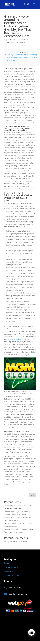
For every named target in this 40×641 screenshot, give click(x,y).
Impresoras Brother (11, 567)
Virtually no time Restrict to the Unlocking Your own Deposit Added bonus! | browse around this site (22, 57)
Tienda (6, 563)
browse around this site (16, 339)
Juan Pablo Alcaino (12, 40)
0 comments (20, 42)
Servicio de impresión (12, 575)
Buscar (32, 495)
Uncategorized (9, 42)
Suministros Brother (11, 571)
